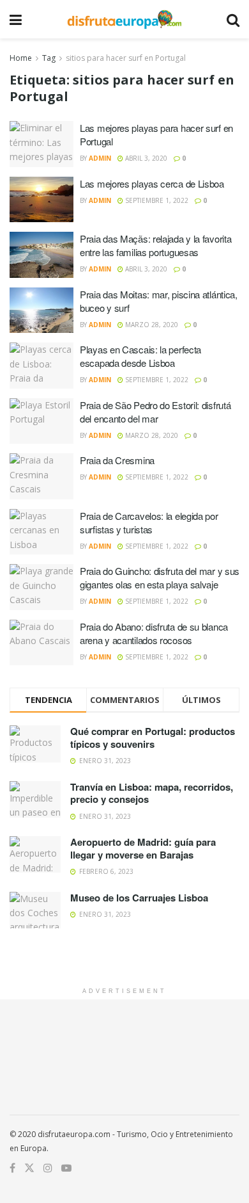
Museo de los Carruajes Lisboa (139, 898)
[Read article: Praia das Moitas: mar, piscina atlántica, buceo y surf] (41, 310)
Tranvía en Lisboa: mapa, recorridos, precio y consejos (151, 793)
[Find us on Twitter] (29, 1168)
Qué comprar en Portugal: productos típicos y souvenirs (152, 737)
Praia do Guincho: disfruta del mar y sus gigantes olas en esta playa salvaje (159, 577)
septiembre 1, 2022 (155, 200)
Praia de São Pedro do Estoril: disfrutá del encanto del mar (155, 411)
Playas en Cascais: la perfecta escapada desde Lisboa (140, 356)
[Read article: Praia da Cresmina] (41, 476)
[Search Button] (233, 19)
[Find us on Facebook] (12, 1168)
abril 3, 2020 (145, 158)
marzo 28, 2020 (150, 324)
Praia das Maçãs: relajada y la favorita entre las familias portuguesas (155, 245)
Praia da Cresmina (117, 460)
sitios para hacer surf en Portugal (126, 57)
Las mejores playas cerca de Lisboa (152, 183)
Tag (49, 57)
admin (100, 158)
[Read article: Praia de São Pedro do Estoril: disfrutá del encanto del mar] (41, 421)
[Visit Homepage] (124, 19)
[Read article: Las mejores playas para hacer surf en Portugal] (41, 144)
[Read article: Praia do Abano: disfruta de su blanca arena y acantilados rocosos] (41, 643)
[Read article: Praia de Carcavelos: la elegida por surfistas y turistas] (41, 532)
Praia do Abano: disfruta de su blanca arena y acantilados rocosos (154, 633)
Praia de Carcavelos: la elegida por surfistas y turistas (149, 522)
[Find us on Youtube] (66, 1168)
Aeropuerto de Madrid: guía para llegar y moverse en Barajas (143, 848)
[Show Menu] (16, 19)
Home (21, 57)
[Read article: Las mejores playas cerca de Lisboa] (41, 200)
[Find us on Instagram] (47, 1168)
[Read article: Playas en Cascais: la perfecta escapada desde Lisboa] (41, 366)
